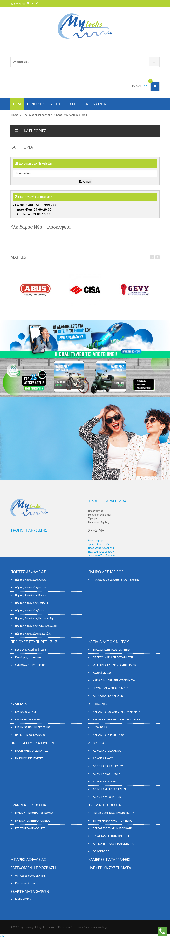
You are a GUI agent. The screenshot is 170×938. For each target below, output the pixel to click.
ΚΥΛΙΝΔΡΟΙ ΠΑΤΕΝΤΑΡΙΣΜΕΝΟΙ (33, 727)
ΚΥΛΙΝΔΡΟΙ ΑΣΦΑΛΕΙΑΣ (28, 719)
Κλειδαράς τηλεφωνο (28, 657)
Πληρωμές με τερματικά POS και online (116, 579)
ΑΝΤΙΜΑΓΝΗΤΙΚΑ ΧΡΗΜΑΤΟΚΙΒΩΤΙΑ (113, 843)
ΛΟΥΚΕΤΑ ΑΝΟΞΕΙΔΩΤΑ (106, 773)
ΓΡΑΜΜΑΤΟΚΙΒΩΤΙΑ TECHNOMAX (34, 813)
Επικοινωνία (92, 104)
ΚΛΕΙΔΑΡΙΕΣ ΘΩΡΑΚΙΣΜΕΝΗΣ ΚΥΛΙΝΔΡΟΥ (116, 711)
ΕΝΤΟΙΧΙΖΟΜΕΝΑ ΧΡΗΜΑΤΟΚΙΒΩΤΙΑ (113, 813)
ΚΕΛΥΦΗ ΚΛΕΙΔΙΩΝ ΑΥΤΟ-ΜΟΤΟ (111, 688)
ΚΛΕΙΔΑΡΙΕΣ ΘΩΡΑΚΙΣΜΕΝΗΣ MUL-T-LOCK (116, 719)
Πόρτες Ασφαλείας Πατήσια (31, 587)
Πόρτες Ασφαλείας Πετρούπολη (34, 618)
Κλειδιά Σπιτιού (102, 672)
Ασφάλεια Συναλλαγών (101, 555)
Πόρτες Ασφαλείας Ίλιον (29, 610)
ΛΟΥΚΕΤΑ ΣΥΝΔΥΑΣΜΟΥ (107, 781)
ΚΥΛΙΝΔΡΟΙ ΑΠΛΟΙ (25, 711)
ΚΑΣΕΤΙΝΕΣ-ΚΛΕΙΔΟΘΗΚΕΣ (30, 828)
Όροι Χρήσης (95, 540)
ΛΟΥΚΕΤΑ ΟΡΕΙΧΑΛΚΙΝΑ (107, 750)
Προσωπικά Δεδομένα (101, 548)
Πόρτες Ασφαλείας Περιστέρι (33, 633)
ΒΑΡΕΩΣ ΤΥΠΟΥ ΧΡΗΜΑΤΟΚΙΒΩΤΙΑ (112, 828)
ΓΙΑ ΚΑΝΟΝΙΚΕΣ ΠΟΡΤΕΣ (29, 758)
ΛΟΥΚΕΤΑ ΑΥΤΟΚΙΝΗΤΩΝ (107, 797)
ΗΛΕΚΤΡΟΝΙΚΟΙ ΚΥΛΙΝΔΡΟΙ (30, 735)
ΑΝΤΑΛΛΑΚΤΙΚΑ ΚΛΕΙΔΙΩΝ (108, 695)
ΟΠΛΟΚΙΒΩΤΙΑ (101, 851)
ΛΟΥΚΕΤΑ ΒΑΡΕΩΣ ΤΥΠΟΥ (108, 766)
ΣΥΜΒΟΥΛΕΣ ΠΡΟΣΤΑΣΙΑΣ (30, 665)
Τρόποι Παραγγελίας (107, 500)
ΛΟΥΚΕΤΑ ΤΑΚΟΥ (103, 758)
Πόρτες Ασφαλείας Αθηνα (30, 579)
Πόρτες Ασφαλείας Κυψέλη (31, 595)
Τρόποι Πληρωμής (28, 530)
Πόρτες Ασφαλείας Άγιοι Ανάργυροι (36, 626)
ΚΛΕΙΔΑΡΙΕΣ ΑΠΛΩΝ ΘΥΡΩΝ (109, 735)
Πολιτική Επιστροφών (101, 551)
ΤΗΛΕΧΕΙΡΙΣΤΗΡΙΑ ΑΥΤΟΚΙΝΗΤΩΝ (112, 649)
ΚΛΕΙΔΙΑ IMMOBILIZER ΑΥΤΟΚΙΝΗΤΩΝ (114, 680)
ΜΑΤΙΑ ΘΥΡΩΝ (23, 899)
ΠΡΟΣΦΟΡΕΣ (100, 727)
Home (17, 104)
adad (3, 936)
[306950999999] (162, 931)
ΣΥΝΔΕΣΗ (19, 3)
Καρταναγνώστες (25, 883)
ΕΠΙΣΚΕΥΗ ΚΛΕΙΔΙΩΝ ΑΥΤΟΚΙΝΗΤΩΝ (113, 657)
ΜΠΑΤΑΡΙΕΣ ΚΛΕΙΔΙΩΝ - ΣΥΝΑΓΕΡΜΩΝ (114, 665)
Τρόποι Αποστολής (99, 544)
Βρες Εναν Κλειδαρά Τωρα (71, 115)
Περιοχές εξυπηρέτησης (51, 104)
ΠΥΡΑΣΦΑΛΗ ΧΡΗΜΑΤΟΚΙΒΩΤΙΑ (111, 836)
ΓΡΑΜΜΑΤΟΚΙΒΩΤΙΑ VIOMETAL (32, 820)
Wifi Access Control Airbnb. (30, 875)
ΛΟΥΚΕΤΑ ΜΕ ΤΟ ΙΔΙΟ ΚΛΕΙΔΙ (109, 789)
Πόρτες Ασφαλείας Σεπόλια (31, 602)
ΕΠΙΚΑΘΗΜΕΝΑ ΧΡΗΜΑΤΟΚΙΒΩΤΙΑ (112, 820)
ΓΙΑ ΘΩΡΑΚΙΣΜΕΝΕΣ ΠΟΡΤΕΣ (31, 750)
